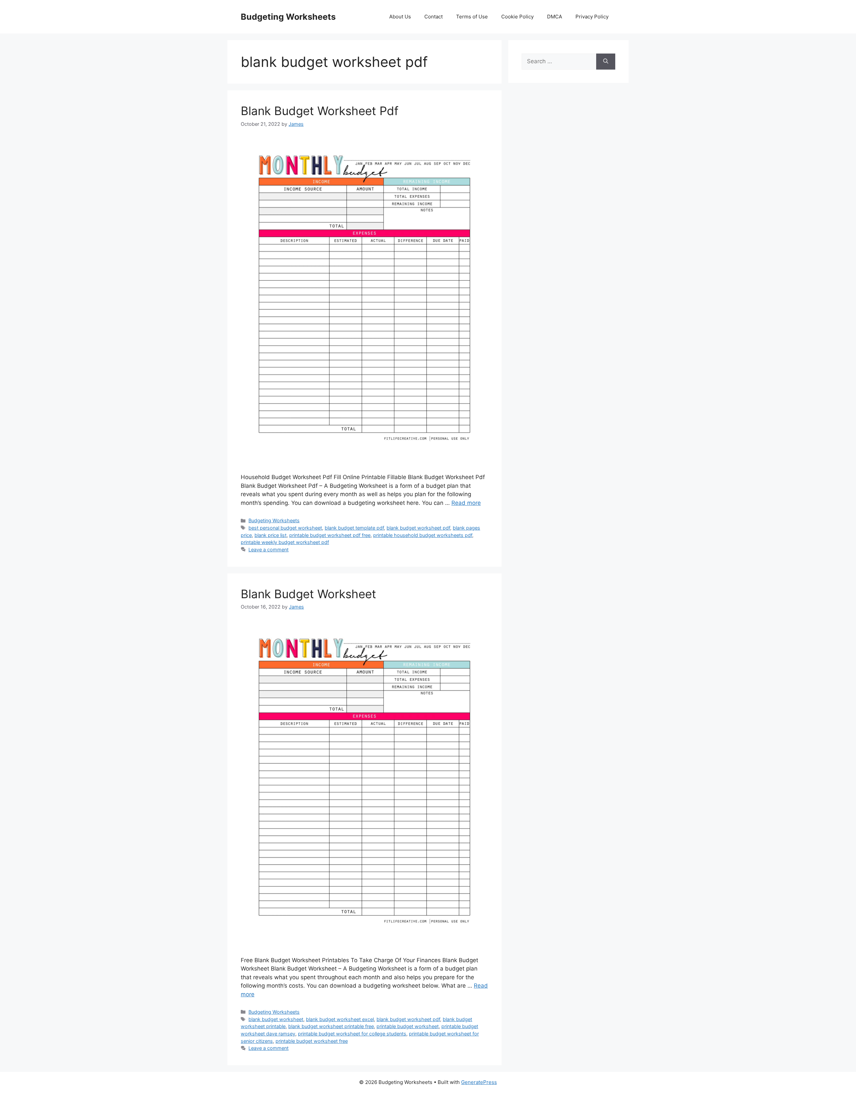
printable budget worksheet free (312, 1041)
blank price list (270, 535)
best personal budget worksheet (285, 528)
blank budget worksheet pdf (418, 528)
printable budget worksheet (408, 1026)
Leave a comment (268, 549)
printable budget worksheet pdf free (329, 535)
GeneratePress (479, 1082)
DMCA (554, 16)
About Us (400, 16)
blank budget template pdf (354, 528)
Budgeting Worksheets (288, 17)
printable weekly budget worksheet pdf (285, 542)
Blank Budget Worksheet (308, 594)
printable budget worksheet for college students (352, 1033)
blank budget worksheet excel (340, 1019)
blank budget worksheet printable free (331, 1026)
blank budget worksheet (275, 1019)
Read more (466, 502)
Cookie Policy (517, 16)
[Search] (605, 62)
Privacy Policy (592, 16)
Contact (433, 16)
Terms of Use (472, 16)
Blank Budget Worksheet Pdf (320, 111)
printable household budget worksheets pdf (422, 535)
